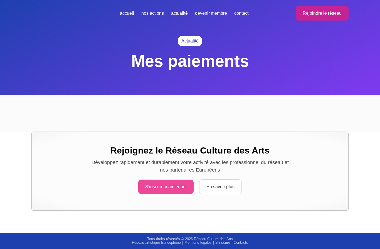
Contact (241, 13)
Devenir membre (211, 13)
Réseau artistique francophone (156, 242)
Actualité (179, 13)
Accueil (127, 13)
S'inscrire (222, 242)
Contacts (241, 242)
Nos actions (152, 13)
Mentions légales (198, 242)
